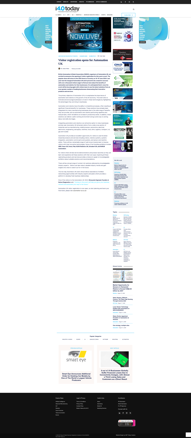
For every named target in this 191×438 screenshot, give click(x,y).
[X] (92, 68)
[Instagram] (129, 2)
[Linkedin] (121, 2)
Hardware (83, 56)
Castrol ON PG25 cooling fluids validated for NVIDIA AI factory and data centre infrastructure (121, 187)
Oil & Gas (126, 239)
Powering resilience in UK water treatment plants (121, 203)
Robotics (92, 56)
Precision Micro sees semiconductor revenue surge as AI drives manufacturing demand (120, 196)
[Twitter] (133, 2)
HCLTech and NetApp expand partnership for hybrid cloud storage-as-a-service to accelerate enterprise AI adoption (127, 256)
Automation (115, 249)
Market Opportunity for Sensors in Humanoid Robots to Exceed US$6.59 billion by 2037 (121, 167)
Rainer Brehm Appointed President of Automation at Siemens (121, 317)
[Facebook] (125, 2)
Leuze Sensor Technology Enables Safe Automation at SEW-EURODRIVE (117, 254)
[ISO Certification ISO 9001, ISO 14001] (126, 423)
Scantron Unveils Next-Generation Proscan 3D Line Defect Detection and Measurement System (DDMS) (121, 176)
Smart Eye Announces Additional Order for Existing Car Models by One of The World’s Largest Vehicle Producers (76, 377)
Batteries (116, 201)
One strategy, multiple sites (121, 325)
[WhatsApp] (99, 68)
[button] (133, 9)
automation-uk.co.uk (79, 190)
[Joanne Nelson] (59, 69)
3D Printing (117, 172)
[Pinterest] (95, 68)
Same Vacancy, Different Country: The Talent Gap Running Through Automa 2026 (128, 244)
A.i (115, 182)
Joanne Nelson (66, 68)
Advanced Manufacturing (68, 56)
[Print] (109, 68)
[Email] (106, 68)
